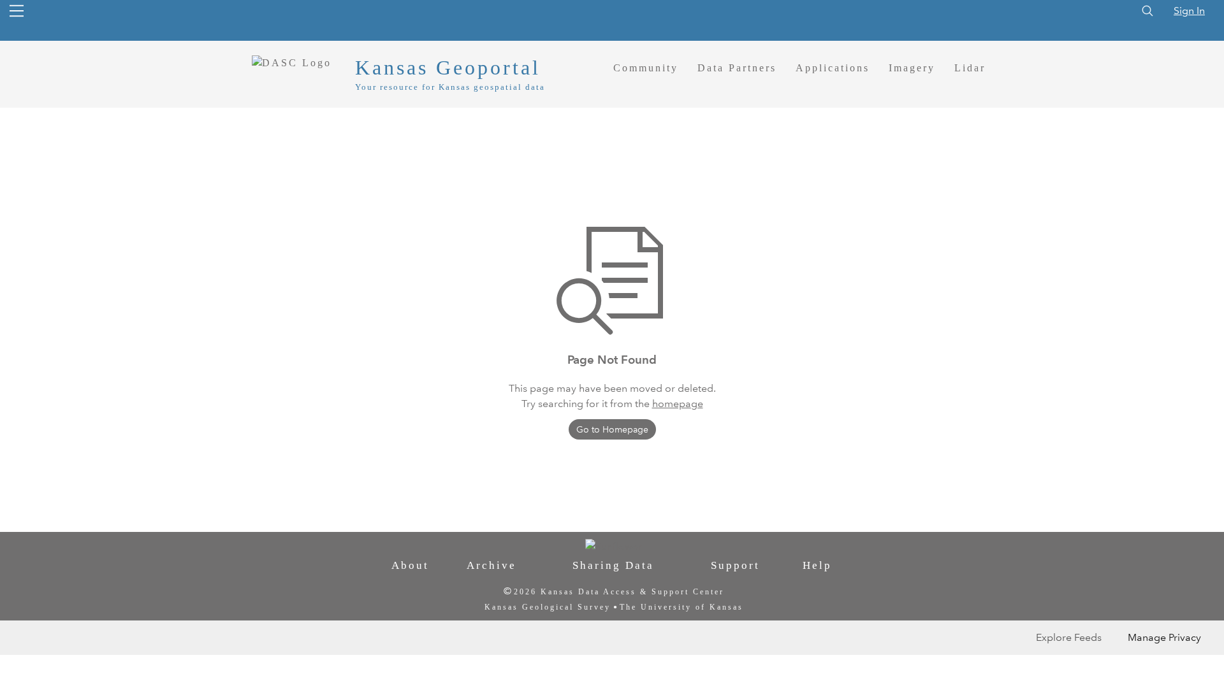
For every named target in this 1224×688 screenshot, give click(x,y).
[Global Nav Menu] (16, 11)
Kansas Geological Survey (547, 607)
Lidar (970, 67)
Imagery (912, 67)
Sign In (1189, 10)
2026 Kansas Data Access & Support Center (619, 591)
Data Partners (736, 67)
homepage (677, 404)
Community (645, 67)
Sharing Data (613, 565)
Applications (833, 67)
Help (817, 565)
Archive (491, 565)
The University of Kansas (681, 607)
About (410, 565)
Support (735, 565)
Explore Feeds (1069, 637)
